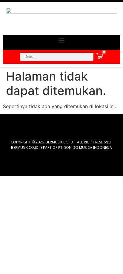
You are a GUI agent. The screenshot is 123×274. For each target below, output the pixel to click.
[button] (62, 40)
